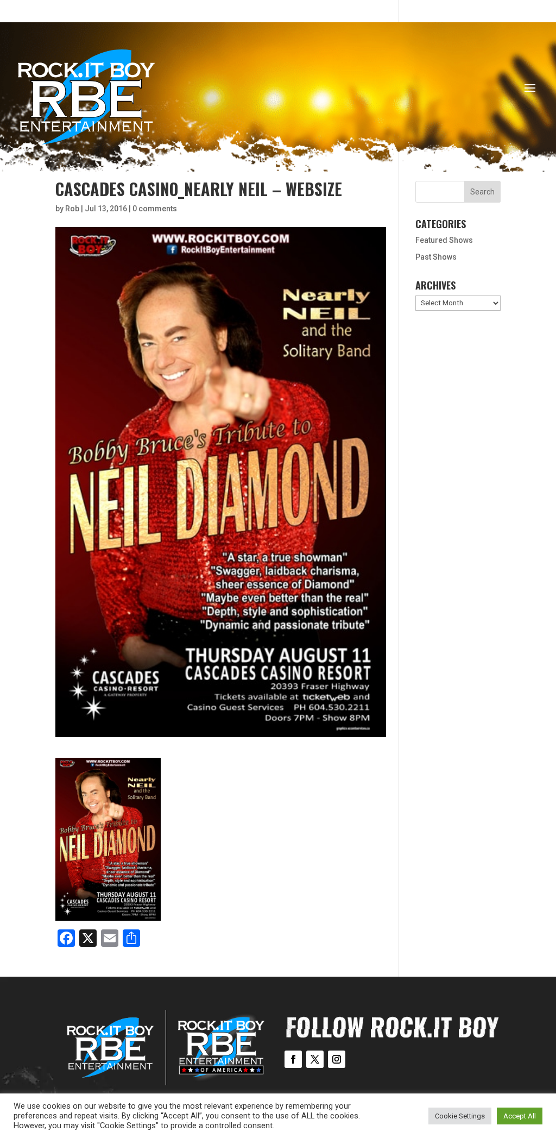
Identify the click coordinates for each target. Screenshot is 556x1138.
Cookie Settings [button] (460, 1116)
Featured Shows (444, 240)
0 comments (154, 208)
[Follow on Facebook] (293, 1059)
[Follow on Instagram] (336, 1059)
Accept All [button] (519, 1116)
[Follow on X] (315, 1059)
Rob (72, 208)
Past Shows (436, 257)
